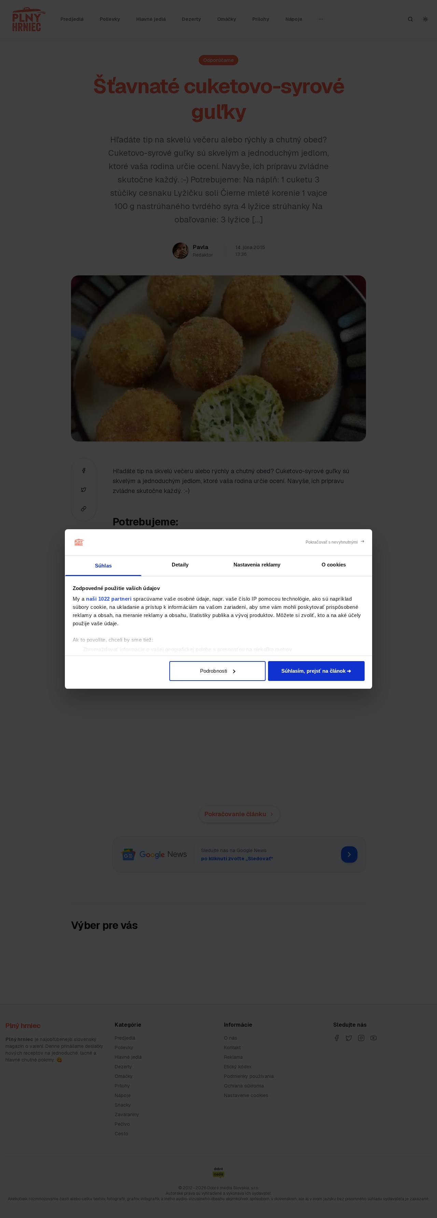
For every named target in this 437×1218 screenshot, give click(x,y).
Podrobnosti (213, 671)
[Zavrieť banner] (335, 542)
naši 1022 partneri (108, 599)
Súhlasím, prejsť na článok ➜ (316, 671)
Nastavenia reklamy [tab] (257, 564)
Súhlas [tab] (103, 566)
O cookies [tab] (334, 564)
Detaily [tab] (180, 564)
